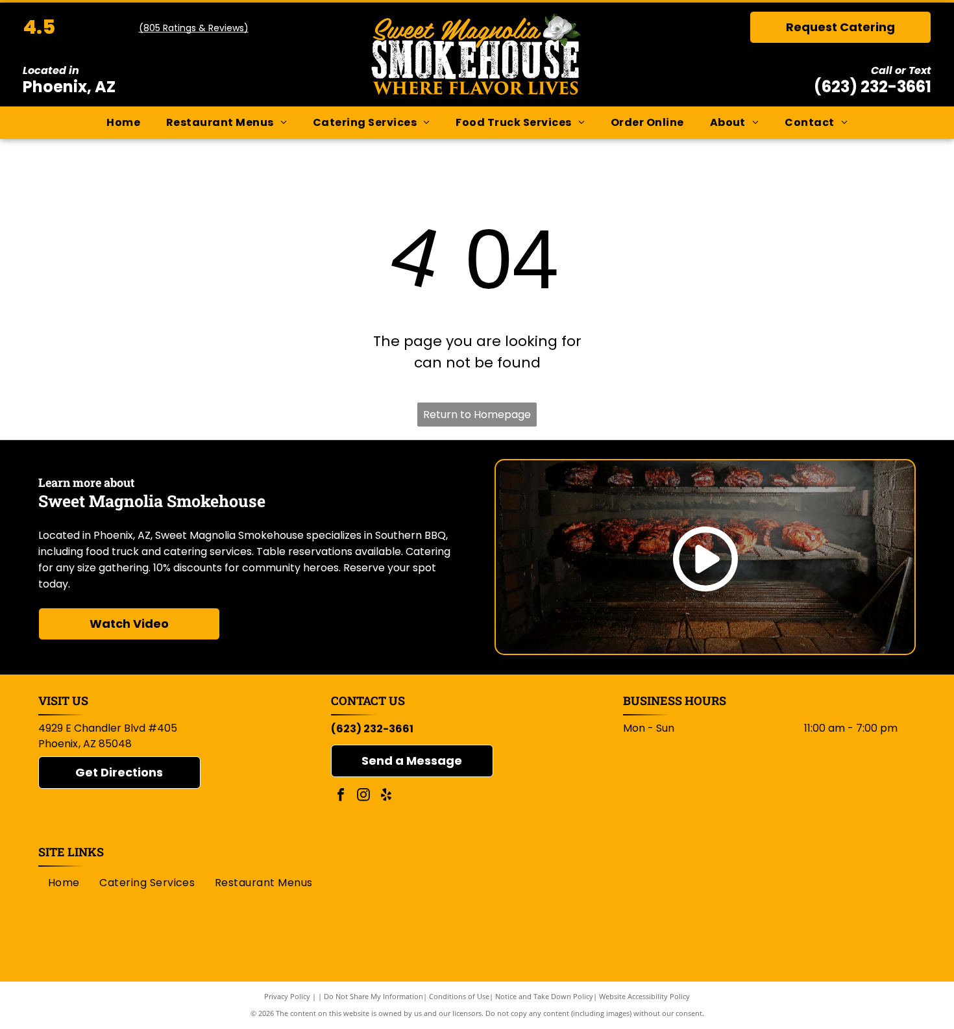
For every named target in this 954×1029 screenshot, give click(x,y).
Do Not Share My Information (373, 996)
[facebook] (340, 796)
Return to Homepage (477, 414)
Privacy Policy (287, 996)
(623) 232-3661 (872, 86)
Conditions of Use (459, 996)
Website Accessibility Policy (644, 996)
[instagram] (363, 796)
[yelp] (386, 796)
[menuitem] (123, 123)
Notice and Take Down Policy (544, 996)
